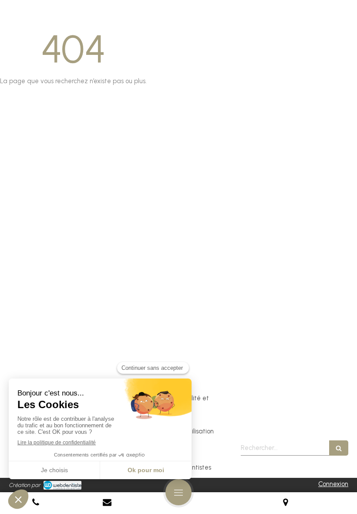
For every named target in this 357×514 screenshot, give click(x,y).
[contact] (107, 503)
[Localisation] (285, 503)
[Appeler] (35, 503)
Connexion (333, 484)
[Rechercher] (338, 448)
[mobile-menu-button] (178, 492)
